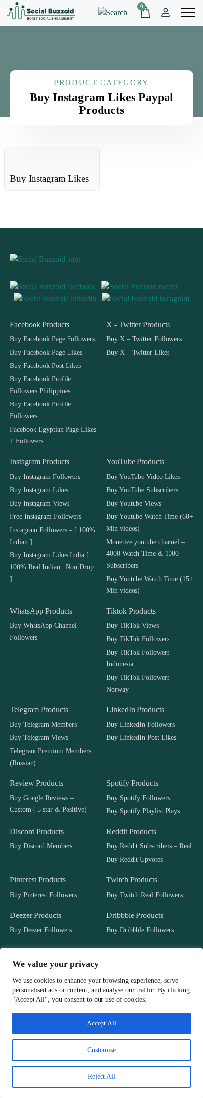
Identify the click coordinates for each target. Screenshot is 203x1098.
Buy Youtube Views (133, 503)
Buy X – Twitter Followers (144, 339)
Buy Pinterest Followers (43, 895)
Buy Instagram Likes (39, 490)
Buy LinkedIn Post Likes (141, 737)
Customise (101, 1050)
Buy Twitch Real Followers (144, 895)
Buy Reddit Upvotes (134, 859)
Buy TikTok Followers (137, 639)
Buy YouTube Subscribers (142, 490)
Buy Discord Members (41, 846)
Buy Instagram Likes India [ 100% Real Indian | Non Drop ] (52, 567)
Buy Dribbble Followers (140, 930)
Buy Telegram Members (43, 724)
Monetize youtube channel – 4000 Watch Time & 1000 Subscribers (145, 553)
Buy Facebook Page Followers (52, 339)
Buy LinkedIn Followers (140, 724)
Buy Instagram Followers (45, 476)
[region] (101, 1023)
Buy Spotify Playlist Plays (143, 811)
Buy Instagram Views (39, 503)
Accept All (101, 1023)
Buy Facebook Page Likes (46, 352)
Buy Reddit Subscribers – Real (149, 846)
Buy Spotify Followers (138, 798)
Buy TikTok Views (132, 625)
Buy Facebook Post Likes (45, 365)
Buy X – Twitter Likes (137, 352)
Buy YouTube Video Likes (143, 476)
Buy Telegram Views (39, 737)
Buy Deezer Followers (41, 930)
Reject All (101, 1076)
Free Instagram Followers (45, 516)
